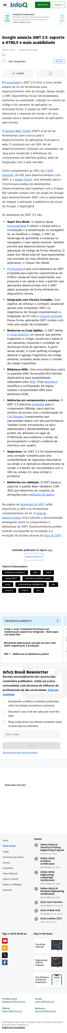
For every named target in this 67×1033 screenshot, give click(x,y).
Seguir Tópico (33, 557)
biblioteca (50, 381)
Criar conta (9, 845)
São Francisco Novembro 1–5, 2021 (47, 827)
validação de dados (41, 494)
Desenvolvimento (15, 572)
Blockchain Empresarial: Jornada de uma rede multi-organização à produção (30, 644)
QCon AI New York (50, 910)
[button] (31, 745)
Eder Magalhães (17, 61)
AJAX (7, 584)
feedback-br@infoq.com (13, 1001)
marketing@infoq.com (45, 1011)
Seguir (59, 61)
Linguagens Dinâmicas (31, 584)
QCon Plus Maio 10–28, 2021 (16, 825)
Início (5, 840)
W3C (33, 381)
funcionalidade (16, 226)
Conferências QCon (13, 857)
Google (9, 590)
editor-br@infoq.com (12, 1011)
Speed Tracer (23, 179)
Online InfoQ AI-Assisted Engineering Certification (52, 891)
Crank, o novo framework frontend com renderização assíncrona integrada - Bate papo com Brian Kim (31, 632)
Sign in (58, 5)
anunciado (13, 82)
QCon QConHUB (24, 792)
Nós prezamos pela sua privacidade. (20, 752)
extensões (37, 404)
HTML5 (24, 590)
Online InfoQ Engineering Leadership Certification (47, 876)
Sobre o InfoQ (10, 879)
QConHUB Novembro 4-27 (15, 820)
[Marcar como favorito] (50, 73)
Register (43, 5)
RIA (53, 584)
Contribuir (8, 868)
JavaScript (11, 578)
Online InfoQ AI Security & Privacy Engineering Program (52, 847)
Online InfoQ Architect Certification (47, 861)
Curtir (20, 73)
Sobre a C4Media (12, 884)
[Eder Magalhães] (4, 61)
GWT (35, 572)
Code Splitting (19, 334)
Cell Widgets (15, 416)
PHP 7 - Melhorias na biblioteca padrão (26, 654)
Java (50, 550)
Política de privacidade (13, 1027)
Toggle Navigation (5, 5)
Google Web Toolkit (18, 131)
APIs (38, 590)
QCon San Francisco (51, 902)
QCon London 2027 (51, 918)
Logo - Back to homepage (19, 4)
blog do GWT (52, 535)
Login (6, 851)
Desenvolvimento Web (38, 578)
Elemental (16, 269)
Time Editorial (10, 873)
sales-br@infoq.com (44, 1001)
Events (6, 862)
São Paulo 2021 (41, 820)
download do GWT (32, 504)
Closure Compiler (51, 316)
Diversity (7, 890)
